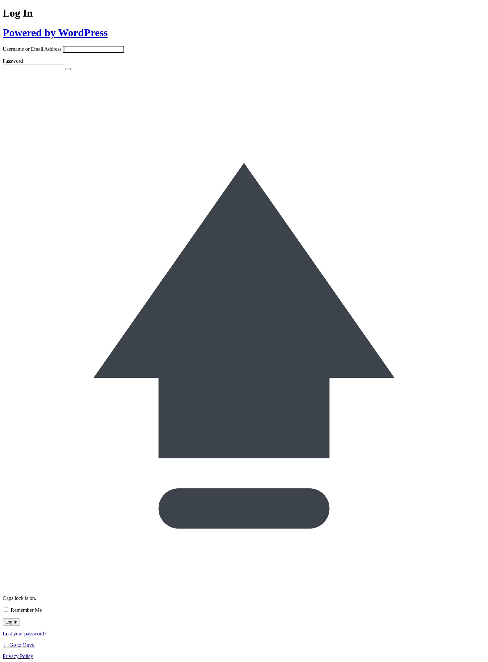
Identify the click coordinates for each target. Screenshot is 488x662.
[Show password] (68, 69)
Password (13, 61)
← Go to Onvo (19, 645)
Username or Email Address (32, 49)
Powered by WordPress (55, 33)
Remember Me (26, 610)
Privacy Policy (18, 656)
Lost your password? (24, 633)
